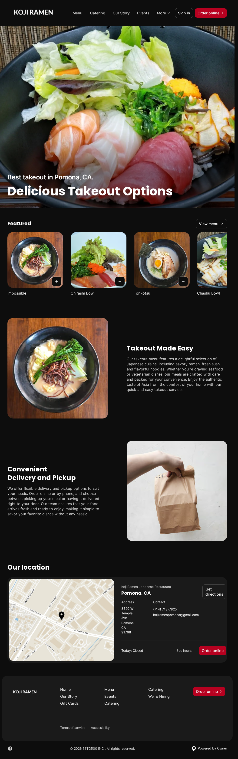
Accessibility (100, 728)
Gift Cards (69, 703)
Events (143, 13)
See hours (184, 650)
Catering (97, 13)
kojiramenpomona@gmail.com (176, 615)
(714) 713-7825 (165, 609)
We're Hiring (159, 696)
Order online (213, 650)
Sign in (184, 13)
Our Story (121, 13)
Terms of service (72, 728)
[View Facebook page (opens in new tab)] (10, 748)
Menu (78, 13)
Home (65, 689)
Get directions (214, 592)
